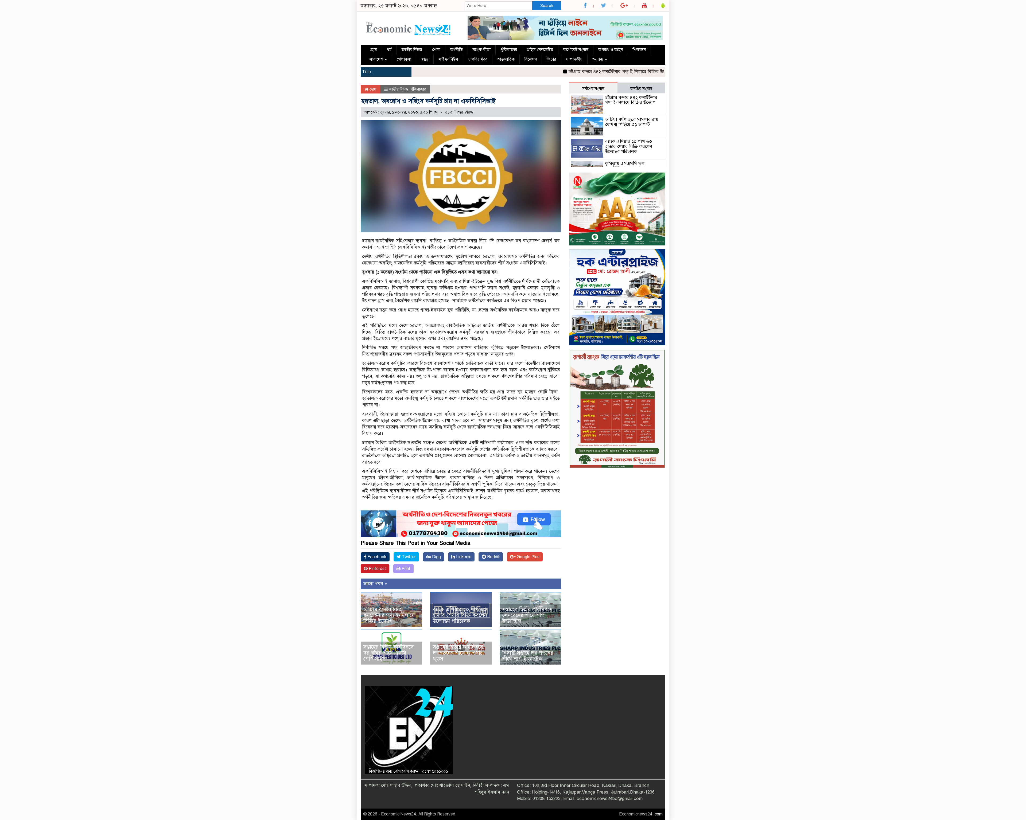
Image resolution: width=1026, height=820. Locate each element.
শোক (436, 49)
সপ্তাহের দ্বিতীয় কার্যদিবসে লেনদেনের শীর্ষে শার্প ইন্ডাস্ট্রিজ (527, 615)
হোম (373, 49)
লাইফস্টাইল (448, 59)
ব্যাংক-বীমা (482, 49)
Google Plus (527, 557)
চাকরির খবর (477, 59)
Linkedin (463, 557)
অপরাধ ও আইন (610, 49)
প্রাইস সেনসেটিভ (540, 49)
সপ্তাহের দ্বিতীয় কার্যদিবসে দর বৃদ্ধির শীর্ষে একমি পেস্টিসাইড (388, 653)
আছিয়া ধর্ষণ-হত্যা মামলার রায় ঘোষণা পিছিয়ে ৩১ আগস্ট (631, 122)
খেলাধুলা (404, 59)
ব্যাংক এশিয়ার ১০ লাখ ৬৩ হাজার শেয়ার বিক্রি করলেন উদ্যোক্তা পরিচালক (460, 615)
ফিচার (551, 59)
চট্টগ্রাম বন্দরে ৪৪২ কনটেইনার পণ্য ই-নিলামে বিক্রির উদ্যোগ (581, 72)
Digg (436, 557)
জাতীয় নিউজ (412, 49)
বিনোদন (530, 59)
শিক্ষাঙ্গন (639, 49)
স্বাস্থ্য (425, 59)
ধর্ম (389, 49)
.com (658, 814)
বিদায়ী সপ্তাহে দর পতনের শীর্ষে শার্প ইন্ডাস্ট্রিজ (527, 656)
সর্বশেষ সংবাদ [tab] (593, 88)
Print (405, 568)
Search (546, 5)
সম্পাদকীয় (574, 59)
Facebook (376, 557)
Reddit (493, 557)
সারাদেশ (377, 59)
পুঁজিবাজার (508, 49)
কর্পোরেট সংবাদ (575, 49)
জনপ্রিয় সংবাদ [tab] (641, 88)
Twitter (408, 557)
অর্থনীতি (456, 49)
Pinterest (377, 568)
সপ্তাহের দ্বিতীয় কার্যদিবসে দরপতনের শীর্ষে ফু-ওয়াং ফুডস (458, 653)
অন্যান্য (598, 59)
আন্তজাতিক (506, 59)
